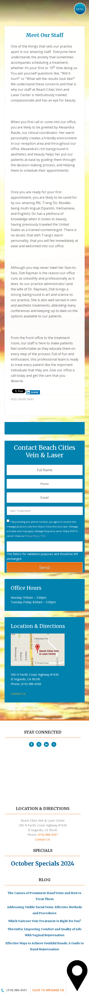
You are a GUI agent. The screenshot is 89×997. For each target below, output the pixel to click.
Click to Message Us (48, 990)
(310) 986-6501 (16, 990)
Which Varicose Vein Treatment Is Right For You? (44, 921)
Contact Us (18, 694)
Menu (80, 9)
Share (34, 392)
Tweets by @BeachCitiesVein (24, 711)
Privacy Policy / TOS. (35, 536)
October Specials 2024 (42, 863)
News (30, 399)
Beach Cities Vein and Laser (30, 10)
